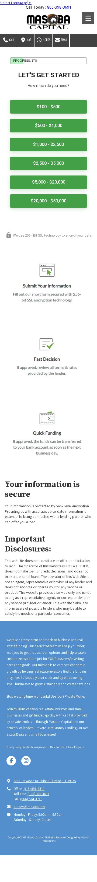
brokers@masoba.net (29, 806)
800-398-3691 (59, 7)
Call (11, 40)
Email (63, 40)
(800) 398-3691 (38, 794)
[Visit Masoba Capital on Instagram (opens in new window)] (26, 760)
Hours (46, 40)
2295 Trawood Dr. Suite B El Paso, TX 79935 (44, 781)
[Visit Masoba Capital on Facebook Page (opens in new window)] (11, 760)
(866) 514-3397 (31, 799)
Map (28, 40)
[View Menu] (88, 18)
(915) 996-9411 (33, 788)
